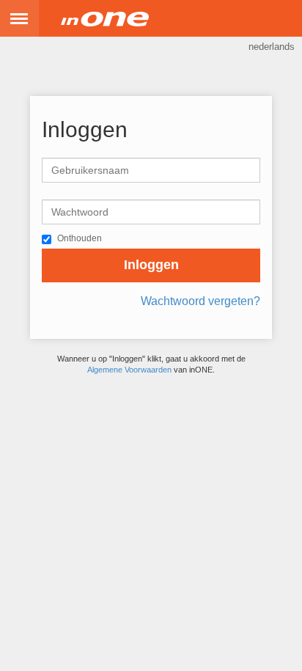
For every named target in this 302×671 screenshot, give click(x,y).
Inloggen (151, 264)
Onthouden (79, 238)
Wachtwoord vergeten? (200, 301)
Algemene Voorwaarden (129, 369)
